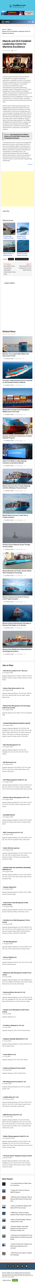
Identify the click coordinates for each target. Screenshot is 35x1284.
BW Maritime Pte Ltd (9, 762)
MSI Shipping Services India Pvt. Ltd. (14, 1081)
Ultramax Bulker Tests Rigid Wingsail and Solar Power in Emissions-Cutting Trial (19, 1228)
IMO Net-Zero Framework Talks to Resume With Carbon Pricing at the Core (21, 1199)
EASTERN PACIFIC (9, 815)
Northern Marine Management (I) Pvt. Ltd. (16, 797)
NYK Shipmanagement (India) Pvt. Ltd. (15, 780)
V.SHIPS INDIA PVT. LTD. (11, 1097)
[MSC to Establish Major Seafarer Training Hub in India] (6, 1219)
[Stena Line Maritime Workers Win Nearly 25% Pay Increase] (6, 1206)
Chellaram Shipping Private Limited (14, 1068)
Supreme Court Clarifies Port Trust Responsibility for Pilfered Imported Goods (21, 1237)
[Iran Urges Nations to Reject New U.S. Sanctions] (6, 1183)
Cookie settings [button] (6, 1280)
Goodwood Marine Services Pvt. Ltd (14, 992)
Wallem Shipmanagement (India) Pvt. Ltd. (16, 1136)
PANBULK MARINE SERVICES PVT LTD (15, 1039)
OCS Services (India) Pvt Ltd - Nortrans (15, 671)
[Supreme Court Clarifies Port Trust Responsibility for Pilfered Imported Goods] (6, 1235)
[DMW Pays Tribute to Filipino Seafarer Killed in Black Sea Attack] (6, 1212)
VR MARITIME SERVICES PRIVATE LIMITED (16, 723)
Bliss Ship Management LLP (12, 745)
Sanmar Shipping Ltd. (10, 957)
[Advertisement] (17, 188)
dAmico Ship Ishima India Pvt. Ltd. (13, 688)
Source (30, 164)
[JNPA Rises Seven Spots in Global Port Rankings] (6, 1253)
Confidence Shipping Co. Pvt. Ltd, (13, 1025)
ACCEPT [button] (15, 1280)
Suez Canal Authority (22, 259)
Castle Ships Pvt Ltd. (9, 1054)
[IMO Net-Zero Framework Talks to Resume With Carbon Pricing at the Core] (6, 1197)
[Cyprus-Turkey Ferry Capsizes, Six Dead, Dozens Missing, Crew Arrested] (6, 1244)
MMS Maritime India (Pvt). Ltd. (12, 1115)
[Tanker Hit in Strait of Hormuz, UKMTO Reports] (6, 1190)
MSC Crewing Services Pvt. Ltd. (13, 832)
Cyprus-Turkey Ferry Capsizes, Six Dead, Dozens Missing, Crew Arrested (21, 1246)
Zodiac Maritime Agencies (11, 848)
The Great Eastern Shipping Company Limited (17, 1156)
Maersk (11, 259)
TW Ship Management (10, 941)
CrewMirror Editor (9, 358)
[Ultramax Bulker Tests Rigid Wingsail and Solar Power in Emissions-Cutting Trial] (6, 1226)
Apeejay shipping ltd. (9, 887)
